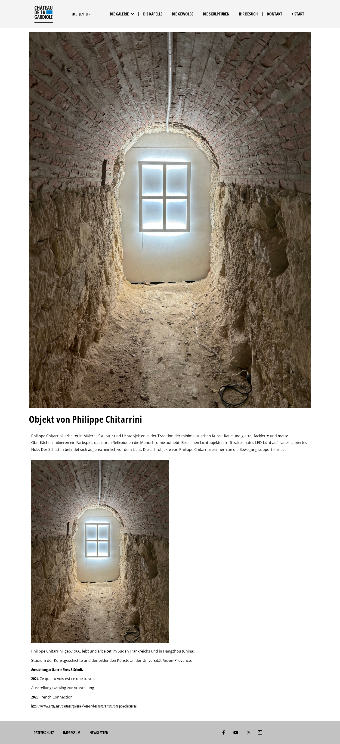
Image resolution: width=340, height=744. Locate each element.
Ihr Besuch (248, 14)
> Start (298, 14)
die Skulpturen (216, 14)
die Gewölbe (182, 14)
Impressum (71, 732)
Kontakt (274, 14)
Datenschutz (44, 732)
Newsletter (99, 732)
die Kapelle (152, 14)
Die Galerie (119, 14)
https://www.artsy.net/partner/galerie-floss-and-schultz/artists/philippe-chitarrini (84, 706)
